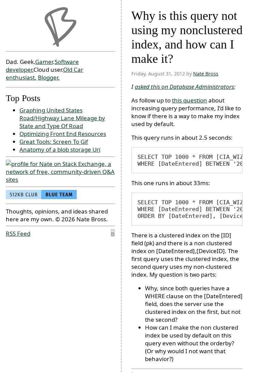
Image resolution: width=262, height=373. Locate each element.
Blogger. (49, 77)
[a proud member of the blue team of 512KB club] (41, 197)
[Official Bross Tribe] (60, 27)
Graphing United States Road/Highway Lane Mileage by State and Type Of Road (62, 118)
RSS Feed (18, 233)
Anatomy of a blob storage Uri (59, 149)
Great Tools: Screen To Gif (53, 142)
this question (189, 100)
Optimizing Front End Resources (62, 134)
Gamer (44, 62)
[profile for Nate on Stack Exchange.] (60, 179)
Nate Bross (205, 73)
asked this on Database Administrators (184, 87)
